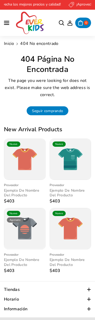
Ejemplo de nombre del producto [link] (21, 193)
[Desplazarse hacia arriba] (84, 303)
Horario (11, 299)
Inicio (9, 43)
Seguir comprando (47, 110)
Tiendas (12, 289)
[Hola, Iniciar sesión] (70, 23)
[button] (7, 23)
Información (15, 309)
